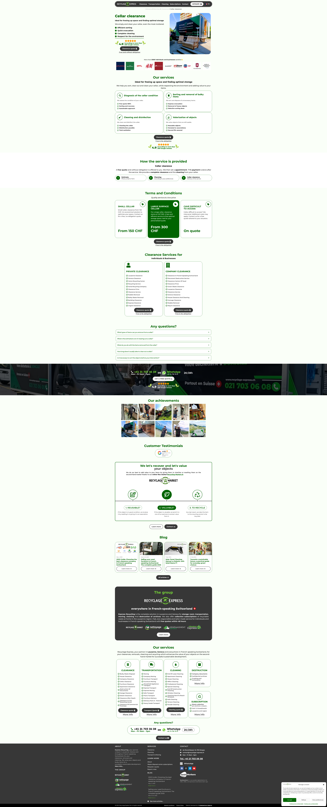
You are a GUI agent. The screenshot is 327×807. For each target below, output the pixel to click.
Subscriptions (175, 4)
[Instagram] (186, 768)
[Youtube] (194, 768)
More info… (119, 766)
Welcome (148, 9)
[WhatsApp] (164, 373)
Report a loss (151, 769)
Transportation (154, 4)
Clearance (143, 4)
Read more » (152, 785)
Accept (289, 800)
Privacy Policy (180, 805)
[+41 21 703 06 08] (132, 372)
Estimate (196, 4)
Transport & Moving (154, 755)
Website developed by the (199, 805)
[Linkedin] (190, 768)
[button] (323, 784)
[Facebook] (182, 768)
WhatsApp (173, 371)
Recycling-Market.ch (175, 474)
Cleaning (165, 4)
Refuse (304, 800)
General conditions (169, 805)
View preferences (317, 800)
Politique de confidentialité (296, 803)
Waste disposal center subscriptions (159, 764)
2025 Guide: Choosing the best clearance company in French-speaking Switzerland (160, 779)
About (149, 762)
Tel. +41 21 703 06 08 (191, 758)
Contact (185, 4)
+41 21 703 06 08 (145, 371)
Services (157, 9)
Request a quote (153, 767)
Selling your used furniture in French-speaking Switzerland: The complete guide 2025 (161, 791)
